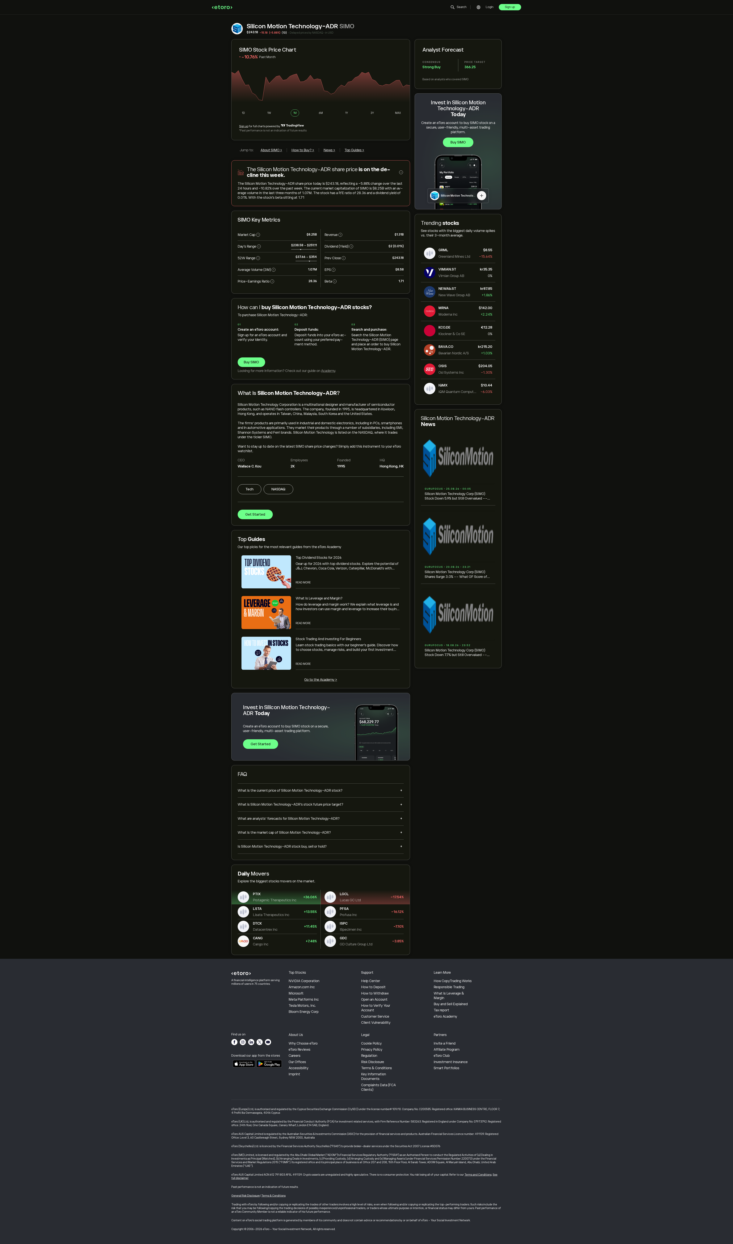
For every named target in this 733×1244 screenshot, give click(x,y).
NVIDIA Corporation (304, 981)
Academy (328, 371)
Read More (303, 582)
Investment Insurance (451, 1062)
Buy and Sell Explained (451, 1004)
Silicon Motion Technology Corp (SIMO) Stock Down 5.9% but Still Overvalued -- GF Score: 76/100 (456, 496)
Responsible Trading (449, 987)
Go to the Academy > (320, 680)
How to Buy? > (302, 150)
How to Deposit (373, 987)
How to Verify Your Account (375, 1008)
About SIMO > (271, 150)
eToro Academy (445, 1016)
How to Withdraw (375, 993)
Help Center (370, 981)
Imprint (294, 1074)
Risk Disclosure (372, 1062)
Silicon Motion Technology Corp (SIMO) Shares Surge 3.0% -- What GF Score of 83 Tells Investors (456, 574)
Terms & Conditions (376, 1068)
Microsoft (296, 993)
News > (329, 150)
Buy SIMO (458, 142)
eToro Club (442, 1056)
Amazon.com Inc (302, 987)
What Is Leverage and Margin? (319, 598)
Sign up (510, 7)
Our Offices (297, 1062)
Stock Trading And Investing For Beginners (328, 639)
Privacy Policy (371, 1049)
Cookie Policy (371, 1043)
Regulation (369, 1056)
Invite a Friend (444, 1043)
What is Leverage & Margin (449, 995)
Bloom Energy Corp (304, 1012)
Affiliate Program (446, 1049)
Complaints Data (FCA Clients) (378, 1087)
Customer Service (375, 1016)
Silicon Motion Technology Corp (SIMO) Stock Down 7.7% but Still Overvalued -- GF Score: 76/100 (456, 652)
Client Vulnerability (376, 1023)
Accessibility (298, 1068)
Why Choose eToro (303, 1043)
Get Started (255, 514)
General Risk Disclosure (245, 1195)
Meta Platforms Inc (304, 999)
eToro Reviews (299, 1049)
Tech (249, 489)
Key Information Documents (373, 1076)
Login (489, 7)
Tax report (441, 1010)
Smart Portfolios (446, 1068)
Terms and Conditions (478, 1174)
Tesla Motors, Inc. (302, 1006)
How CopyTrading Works (453, 981)
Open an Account (374, 999)
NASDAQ (278, 489)
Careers (294, 1056)
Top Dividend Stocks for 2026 (318, 558)
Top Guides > (354, 150)
